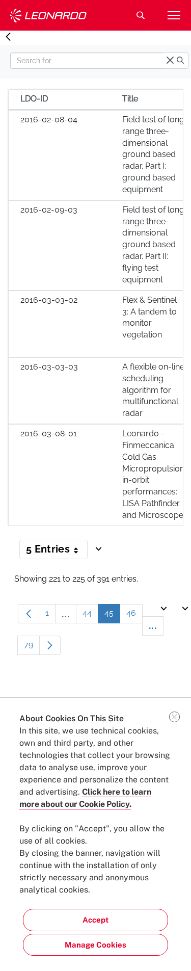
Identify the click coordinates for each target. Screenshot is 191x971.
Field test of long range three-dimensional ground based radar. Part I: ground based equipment (153, 154)
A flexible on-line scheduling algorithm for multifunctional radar (153, 390)
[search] (180, 61)
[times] (170, 61)
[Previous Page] (28, 613)
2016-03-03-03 (49, 367)
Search (140, 15)
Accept (95, 919)
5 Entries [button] (57, 551)
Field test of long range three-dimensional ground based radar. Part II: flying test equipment (153, 244)
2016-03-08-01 (48, 433)
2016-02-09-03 (48, 210)
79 (32, 647)
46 (134, 615)
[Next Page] (50, 645)
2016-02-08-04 (48, 119)
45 (112, 615)
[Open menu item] (173, 15)
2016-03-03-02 (48, 300)
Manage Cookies (95, 944)
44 (90, 615)
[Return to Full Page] (8, 37)
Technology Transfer (48, 15)
